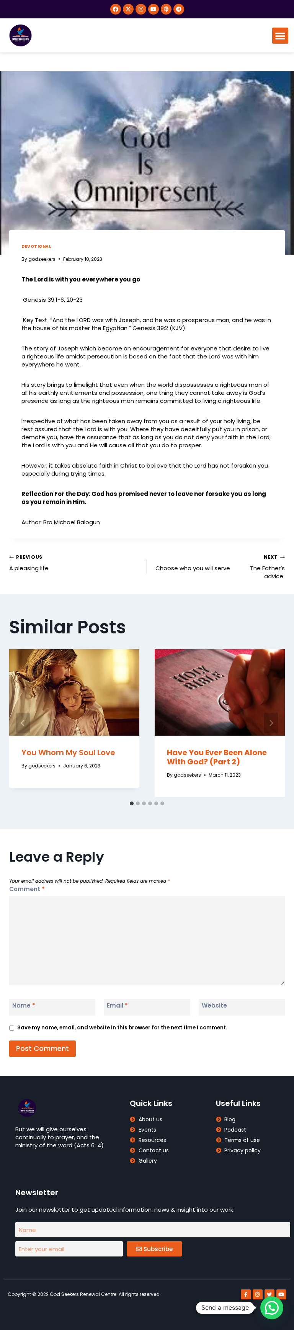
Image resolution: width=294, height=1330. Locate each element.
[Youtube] (153, 9)
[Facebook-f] (246, 1294)
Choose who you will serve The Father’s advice (220, 567)
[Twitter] (269, 1294)
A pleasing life (29, 563)
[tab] (132, 803)
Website (214, 1006)
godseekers (42, 259)
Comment (27, 889)
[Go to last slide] (23, 723)
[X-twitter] (128, 9)
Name (23, 1006)
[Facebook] (115, 9)
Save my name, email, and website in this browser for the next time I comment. (122, 1027)
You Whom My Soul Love (68, 752)
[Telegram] (178, 9)
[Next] (271, 723)
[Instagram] (141, 9)
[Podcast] (166, 9)
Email (117, 1006)
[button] (280, 36)
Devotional (36, 246)
